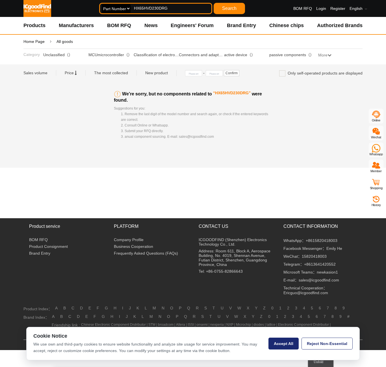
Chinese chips (286, 25)
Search (229, 8)
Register (337, 8)
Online (376, 120)
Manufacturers (76, 25)
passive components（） (291, 55)
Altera (180, 325)
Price (70, 73)
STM (151, 325)
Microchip (243, 325)
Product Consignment (48, 246)
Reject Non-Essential (327, 343)
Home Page (34, 41)
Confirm (231, 73)
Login (321, 8)
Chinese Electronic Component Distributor (113, 325)
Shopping (376, 188)
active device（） (239, 55)
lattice (271, 325)
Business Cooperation (133, 246)
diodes (258, 325)
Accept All (283, 343)
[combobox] (155, 8)
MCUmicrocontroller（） (110, 55)
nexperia (217, 325)
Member (376, 171)
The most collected (111, 73)
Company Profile (129, 239)
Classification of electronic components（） (172, 55)
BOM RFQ (302, 8)
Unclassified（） (58, 55)
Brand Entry (241, 25)
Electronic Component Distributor (303, 325)
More (323, 55)
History (376, 205)
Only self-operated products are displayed (324, 73)
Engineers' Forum (192, 25)
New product (156, 73)
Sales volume (35, 73)
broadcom (166, 325)
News (151, 25)
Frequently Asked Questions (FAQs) (146, 253)
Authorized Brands (340, 25)
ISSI (191, 325)
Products (34, 25)
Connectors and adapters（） (205, 55)
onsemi (202, 325)
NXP (229, 325)
